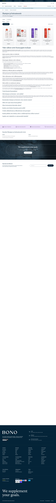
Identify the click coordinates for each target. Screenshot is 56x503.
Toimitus (29, 470)
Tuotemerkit (20, 6)
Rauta (16, 452)
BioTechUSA (42, 461)
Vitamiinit (4, 447)
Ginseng (42, 452)
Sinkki (16, 451)
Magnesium (16, 449)
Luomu (29, 459)
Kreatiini (29, 453)
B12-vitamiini (3, 452)
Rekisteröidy (50, 165)
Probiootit (29, 451)
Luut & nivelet (4, 458)
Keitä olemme (4, 470)
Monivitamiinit (4, 449)
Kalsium (16, 450)
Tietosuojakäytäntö (47, 500)
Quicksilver (42, 462)
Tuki (53, 6)
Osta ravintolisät (27, 152)
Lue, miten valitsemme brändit (17, 80)
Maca (42, 453)
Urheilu (15, 6)
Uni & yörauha (17, 458)
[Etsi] (35, 3)
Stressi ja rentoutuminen (18, 460)
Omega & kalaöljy (30, 449)
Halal (29, 460)
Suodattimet (6, 24)
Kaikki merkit (42, 463)
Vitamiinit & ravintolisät (8, 6)
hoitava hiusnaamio (33, 86)
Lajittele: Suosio (50, 24)
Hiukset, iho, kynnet (4, 463)
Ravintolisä (30, 447)
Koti (3, 6)
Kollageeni (29, 450)
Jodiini (16, 453)
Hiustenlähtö (9, 19)
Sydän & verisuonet (4, 462)
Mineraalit (17, 447)
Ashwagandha (43, 449)
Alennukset (25, 6)
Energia (3, 460)
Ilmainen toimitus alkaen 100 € (21, 126)
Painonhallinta (4, 461)
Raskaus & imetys (17, 462)
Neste (8, 21)
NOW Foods (42, 458)
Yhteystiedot (17, 470)
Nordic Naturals (43, 460)
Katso (32, 8)
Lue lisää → (11, 16)
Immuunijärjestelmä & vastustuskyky (19, 461)
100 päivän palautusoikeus (50, 126)
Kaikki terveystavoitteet (18, 463)
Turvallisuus (52, 500)
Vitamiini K (3, 453)
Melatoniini (29, 452)
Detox (3, 459)
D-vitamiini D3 (4, 450)
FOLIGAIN (42, 459)
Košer (29, 462)
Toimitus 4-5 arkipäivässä (7, 126)
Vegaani (29, 458)
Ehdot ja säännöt (42, 500)
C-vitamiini (3, 451)
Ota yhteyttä (49, 6)
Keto (28, 463)
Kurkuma (42, 450)
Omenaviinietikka (43, 451)
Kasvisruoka (29, 461)
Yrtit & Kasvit (43, 447)
